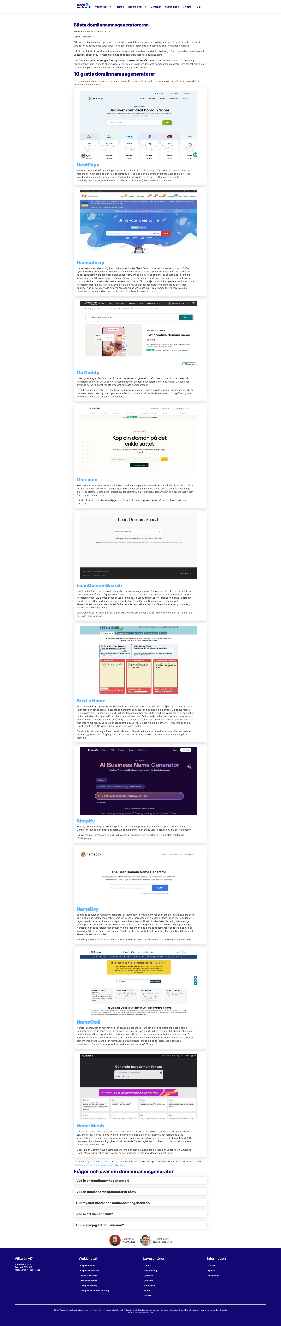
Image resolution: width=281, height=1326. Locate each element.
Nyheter (187, 6)
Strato (147, 1290)
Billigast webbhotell (89, 1270)
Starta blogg (172, 6)
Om (199, 6)
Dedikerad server (88, 1275)
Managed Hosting (88, 1285)
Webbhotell (100, 6)
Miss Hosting (150, 1270)
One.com (87, 479)
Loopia (147, 1265)
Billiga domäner (87, 1265)
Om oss (211, 1265)
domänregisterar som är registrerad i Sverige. (99, 1164)
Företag (119, 6)
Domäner (156, 6)
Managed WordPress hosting (94, 1290)
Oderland (148, 1275)
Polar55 (148, 1295)
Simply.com (150, 1285)
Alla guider (213, 1275)
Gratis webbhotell (88, 1280)
